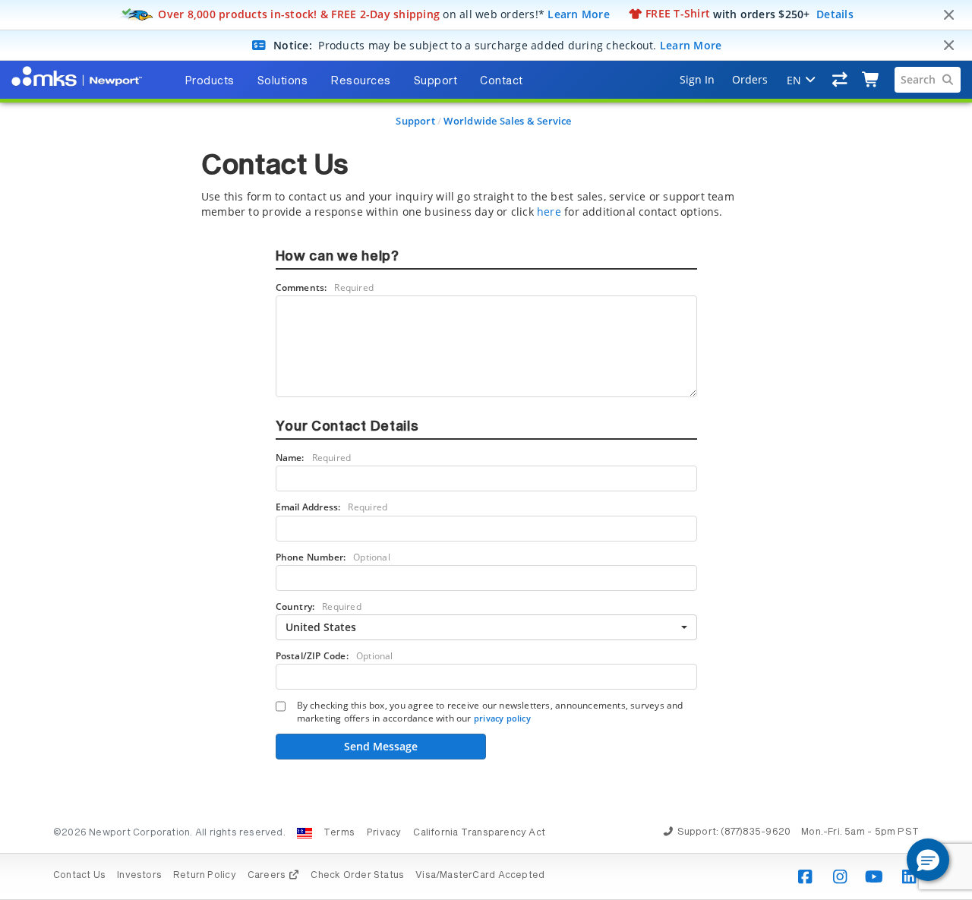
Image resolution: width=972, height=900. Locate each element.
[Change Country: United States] (304, 833)
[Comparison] (840, 79)
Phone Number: (333, 557)
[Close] (948, 15)
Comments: (325, 287)
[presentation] (486, 450)
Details (835, 13)
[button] (928, 859)
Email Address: (332, 507)
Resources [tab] (360, 81)
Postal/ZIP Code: (334, 655)
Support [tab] (436, 81)
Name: (314, 457)
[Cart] (871, 79)
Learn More (579, 13)
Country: (318, 606)
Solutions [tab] (282, 81)
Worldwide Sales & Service (507, 121)
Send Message (381, 746)
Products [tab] (210, 81)
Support (415, 121)
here (549, 211)
